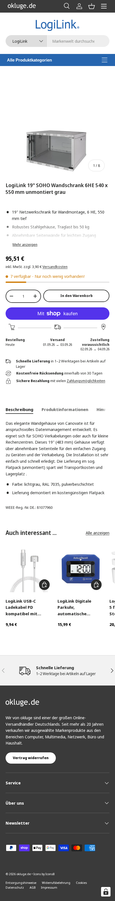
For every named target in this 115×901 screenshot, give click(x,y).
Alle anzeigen (97, 532)
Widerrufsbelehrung (56, 882)
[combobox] (57, 41)
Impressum (49, 887)
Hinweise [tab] (106, 409)
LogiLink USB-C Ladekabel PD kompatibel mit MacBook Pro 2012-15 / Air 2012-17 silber (28, 607)
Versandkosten (55, 266)
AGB (32, 887)
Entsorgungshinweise (21, 882)
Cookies (81, 882)
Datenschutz (15, 887)
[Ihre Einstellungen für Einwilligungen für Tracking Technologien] (106, 892)
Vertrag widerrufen (31, 757)
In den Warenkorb (76, 295)
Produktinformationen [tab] (65, 409)
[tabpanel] (57, 458)
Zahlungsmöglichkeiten (86, 380)
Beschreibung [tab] (19, 409)
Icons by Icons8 (43, 874)
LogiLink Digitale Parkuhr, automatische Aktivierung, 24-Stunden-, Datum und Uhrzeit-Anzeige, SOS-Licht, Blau (80, 607)
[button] (91, 6)
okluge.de (23, 874)
